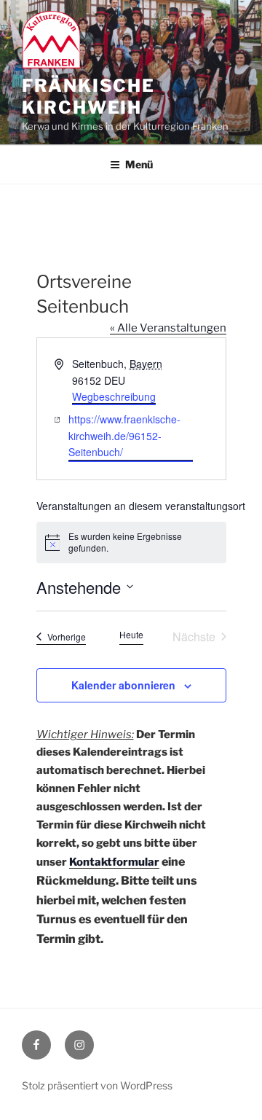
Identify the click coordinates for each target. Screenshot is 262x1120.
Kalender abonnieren (123, 685)
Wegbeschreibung (114, 396)
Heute (131, 635)
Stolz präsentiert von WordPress (97, 1085)
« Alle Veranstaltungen (168, 327)
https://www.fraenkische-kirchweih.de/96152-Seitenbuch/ (124, 435)
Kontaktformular (114, 862)
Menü (139, 164)
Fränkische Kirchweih (88, 96)
